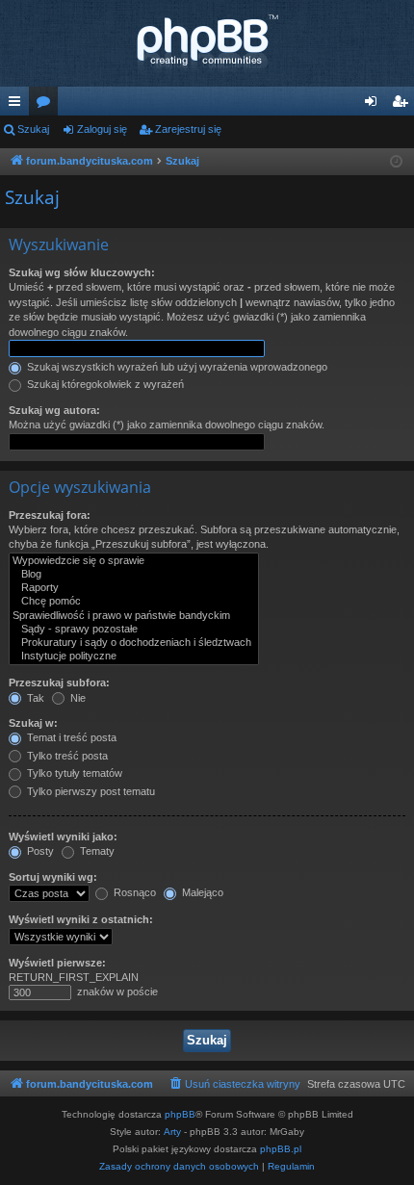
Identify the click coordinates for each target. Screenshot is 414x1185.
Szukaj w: (33, 723)
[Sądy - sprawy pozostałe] (134, 629)
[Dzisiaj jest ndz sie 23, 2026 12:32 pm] (396, 162)
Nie (76, 698)
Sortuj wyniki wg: (53, 877)
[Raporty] (134, 588)
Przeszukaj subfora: (59, 682)
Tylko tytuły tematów (73, 773)
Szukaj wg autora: (54, 410)
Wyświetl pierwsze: (57, 962)
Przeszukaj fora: (50, 515)
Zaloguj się (102, 129)
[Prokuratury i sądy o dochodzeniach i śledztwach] (134, 643)
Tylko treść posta (66, 755)
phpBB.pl (280, 1149)
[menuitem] (234, 1084)
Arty (172, 1131)
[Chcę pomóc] (134, 601)
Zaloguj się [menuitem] (374, 105)
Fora (47, 105)
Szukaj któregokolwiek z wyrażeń (104, 384)
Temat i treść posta (70, 737)
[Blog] (134, 574)
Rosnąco (133, 892)
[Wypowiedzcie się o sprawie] (134, 561)
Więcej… (18, 105)
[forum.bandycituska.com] (207, 43)
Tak (34, 698)
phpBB (180, 1114)
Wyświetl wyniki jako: (63, 836)
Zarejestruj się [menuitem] (403, 105)
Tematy (96, 851)
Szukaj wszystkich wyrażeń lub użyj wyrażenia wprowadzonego (175, 367)
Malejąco (201, 892)
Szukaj (33, 129)
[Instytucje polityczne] (134, 656)
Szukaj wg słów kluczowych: (82, 272)
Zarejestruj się (188, 129)
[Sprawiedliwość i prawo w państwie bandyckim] (134, 616)
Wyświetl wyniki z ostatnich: (81, 919)
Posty (39, 851)
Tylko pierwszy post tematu (89, 791)
